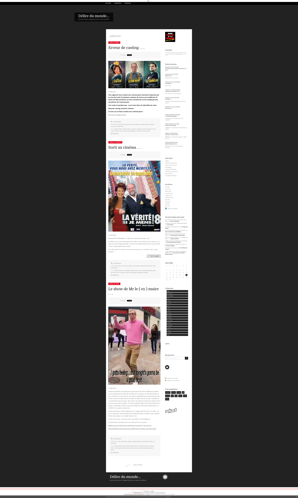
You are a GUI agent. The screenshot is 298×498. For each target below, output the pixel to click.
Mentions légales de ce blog (140, 494)
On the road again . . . (171, 125)
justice (124, 446)
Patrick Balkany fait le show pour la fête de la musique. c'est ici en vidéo (132, 429)
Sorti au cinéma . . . (125, 147)
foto (118, 272)
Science (169, 322)
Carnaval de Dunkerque (171, 163)
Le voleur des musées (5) (172, 226)
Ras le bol (113, 126)
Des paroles (129, 124)
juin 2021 (167, 204)
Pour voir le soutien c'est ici (117, 115)
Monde (146, 124)
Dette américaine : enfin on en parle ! (175, 244)
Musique (139, 441)
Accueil (108, 3)
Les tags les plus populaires (160, 492)
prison (135, 448)
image (150, 129)
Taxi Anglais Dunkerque (171, 175)
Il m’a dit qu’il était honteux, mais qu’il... (175, 230)
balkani (132, 446)
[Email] (167, 367)
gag (135, 129)
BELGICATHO (175, 238)
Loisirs (168, 310)
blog (173, 494)
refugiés (167, 161)
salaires (127, 272)
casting (148, 131)
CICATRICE (170, 224)
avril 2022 (167, 187)
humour (139, 129)
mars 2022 (167, 189)
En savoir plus (168, 496)
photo (154, 129)
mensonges (140, 272)
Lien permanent (117, 121)
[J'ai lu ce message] (296, 496)
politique (151, 124)
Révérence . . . (169, 108)
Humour (142, 124)
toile (120, 131)
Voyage (169, 332)
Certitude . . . (169, 83)
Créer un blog (146, 491)
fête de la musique (139, 446)
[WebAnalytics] (149, 1)
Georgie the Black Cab (170, 169)
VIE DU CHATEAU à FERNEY (173, 231)
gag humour (133, 272)
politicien (138, 131)
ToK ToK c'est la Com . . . (172, 134)
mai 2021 (167, 206)
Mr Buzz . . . (168, 99)
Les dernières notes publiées (149, 492)
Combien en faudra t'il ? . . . (173, 91)
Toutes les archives (172, 208)
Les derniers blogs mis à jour (138, 492)
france (120, 129)
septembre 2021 (169, 197)
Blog (119, 124)
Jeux (168, 305)
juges (112, 450)
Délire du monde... (93, 16)
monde (116, 129)
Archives (117, 3)
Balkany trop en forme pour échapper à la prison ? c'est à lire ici (129, 425)
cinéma (128, 129)
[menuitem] (109, 3)
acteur (143, 131)
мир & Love (168, 75)
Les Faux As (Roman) (171, 247)
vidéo (131, 448)
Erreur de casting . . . (126, 48)
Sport (168, 330)
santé (128, 446)
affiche (117, 131)
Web (122, 126)
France (137, 124)
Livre (168, 308)
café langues (168, 167)
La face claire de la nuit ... (171, 165)
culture (122, 272)
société (119, 126)
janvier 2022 (168, 191)
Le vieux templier (170, 245)
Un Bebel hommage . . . (172, 116)
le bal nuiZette (168, 173)
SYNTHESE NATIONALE (174, 242)
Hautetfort (152, 491)
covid (132, 129)
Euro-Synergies (174, 221)
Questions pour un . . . (171, 144)
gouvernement (132, 131)
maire (146, 446)
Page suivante (137, 465)
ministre (150, 270)
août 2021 (167, 199)
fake (147, 129)
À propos (127, 3)
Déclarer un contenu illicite (129, 494)
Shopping (169, 325)
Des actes (123, 124)
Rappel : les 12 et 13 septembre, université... (176, 241)
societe (173, 392)
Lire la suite (154, 256)
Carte (167, 344)
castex (112, 131)
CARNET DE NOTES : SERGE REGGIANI (176, 223)
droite (128, 448)
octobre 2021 (168, 195)
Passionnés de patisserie (171, 171)
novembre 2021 (169, 193)
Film (134, 124)
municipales (150, 448)
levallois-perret (142, 448)
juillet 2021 (167, 202)
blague (144, 129)
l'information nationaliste (177, 235)
